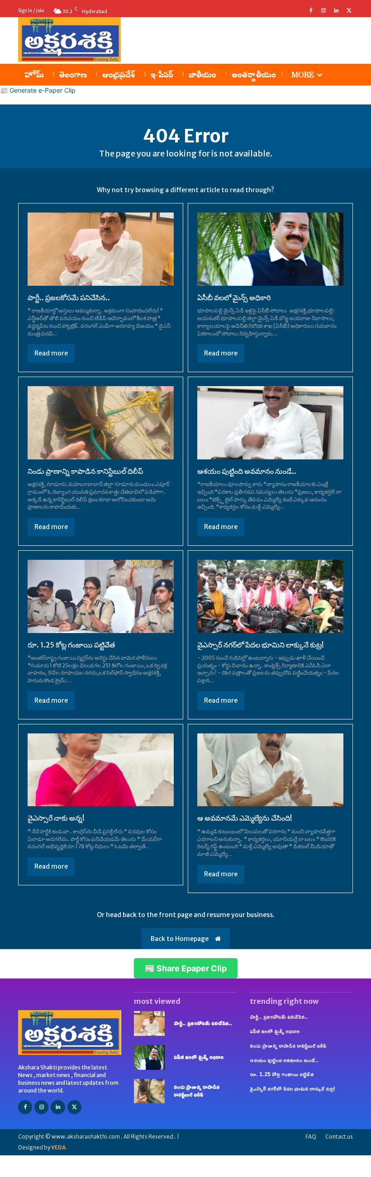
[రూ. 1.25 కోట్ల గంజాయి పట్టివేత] (101, 596)
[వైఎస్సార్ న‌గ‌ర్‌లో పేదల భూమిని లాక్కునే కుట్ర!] (270, 596)
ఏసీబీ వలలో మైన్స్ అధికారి (234, 297)
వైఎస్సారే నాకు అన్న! (56, 817)
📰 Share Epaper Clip (186, 968)
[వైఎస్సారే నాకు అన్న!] (101, 770)
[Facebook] (311, 11)
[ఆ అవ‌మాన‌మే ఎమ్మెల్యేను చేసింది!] (270, 770)
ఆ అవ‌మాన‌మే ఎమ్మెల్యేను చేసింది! (244, 817)
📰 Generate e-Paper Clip (38, 90)
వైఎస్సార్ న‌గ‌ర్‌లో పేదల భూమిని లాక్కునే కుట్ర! (260, 644)
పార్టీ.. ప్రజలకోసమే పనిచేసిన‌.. (69, 297)
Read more (51, 353)
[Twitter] (349, 11)
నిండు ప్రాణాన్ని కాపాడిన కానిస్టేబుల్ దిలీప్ (85, 471)
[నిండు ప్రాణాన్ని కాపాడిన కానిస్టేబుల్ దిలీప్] (101, 422)
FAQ (310, 1136)
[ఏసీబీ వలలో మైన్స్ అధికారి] (270, 249)
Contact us (339, 1136)
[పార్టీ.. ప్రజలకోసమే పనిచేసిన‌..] (101, 249)
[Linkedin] (336, 11)
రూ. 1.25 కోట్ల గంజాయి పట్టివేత (71, 644)
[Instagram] (323, 11)
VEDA (58, 1147)
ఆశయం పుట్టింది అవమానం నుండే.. (246, 471)
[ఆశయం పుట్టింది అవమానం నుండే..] (270, 422)
